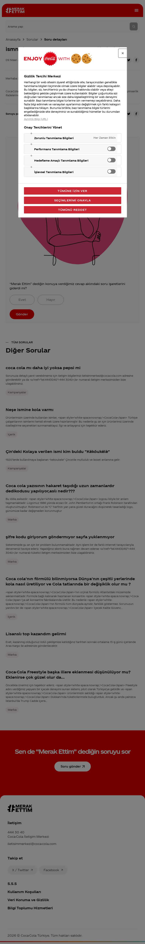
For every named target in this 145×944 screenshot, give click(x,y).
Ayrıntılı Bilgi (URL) (36, 119)
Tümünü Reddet (72, 209)
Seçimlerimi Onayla (72, 200)
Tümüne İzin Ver (72, 190)
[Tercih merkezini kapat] (123, 53)
